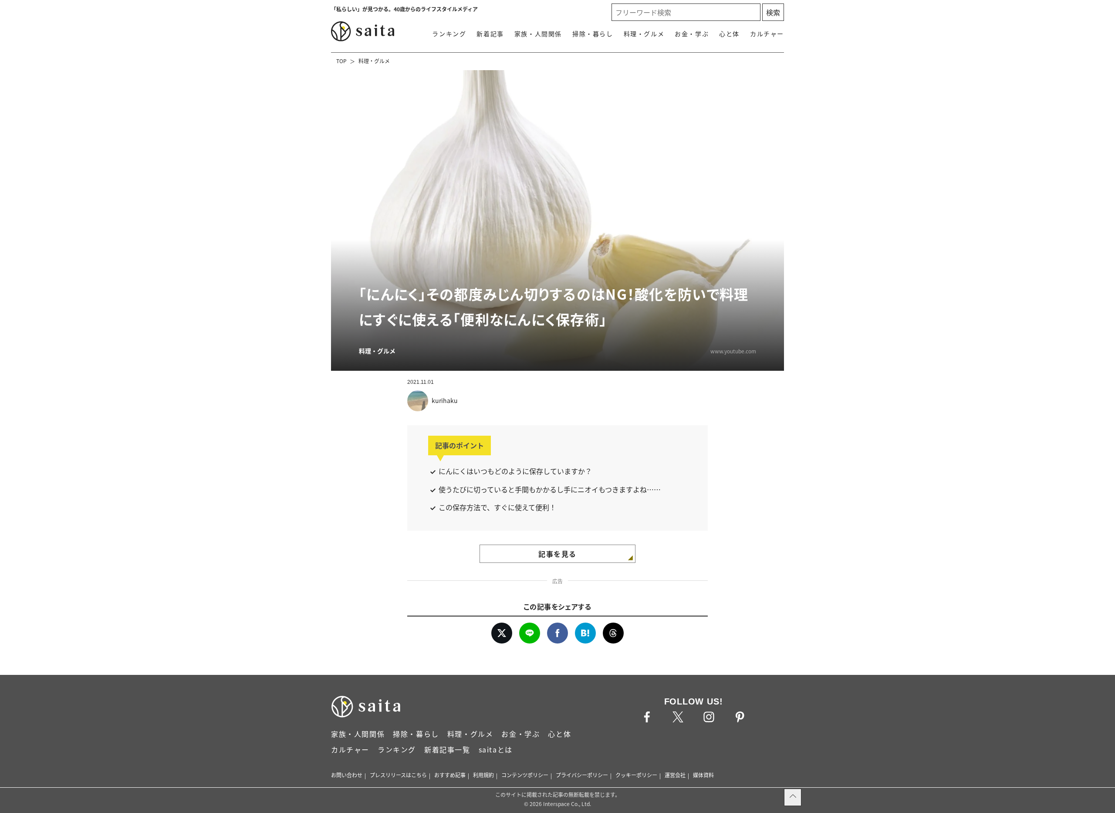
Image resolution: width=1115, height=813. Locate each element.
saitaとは (496, 749)
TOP (341, 60)
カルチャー (767, 33)
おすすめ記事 (450, 775)
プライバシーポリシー (582, 775)
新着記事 (489, 33)
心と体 (729, 33)
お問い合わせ (346, 775)
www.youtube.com (733, 351)
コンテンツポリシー (524, 775)
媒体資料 (703, 775)
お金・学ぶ (692, 33)
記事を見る (557, 554)
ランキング (449, 33)
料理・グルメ (644, 33)
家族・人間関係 (538, 33)
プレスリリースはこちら (398, 775)
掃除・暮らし (592, 33)
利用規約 (483, 775)
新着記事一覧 (447, 749)
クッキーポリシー (636, 775)
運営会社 (675, 775)
